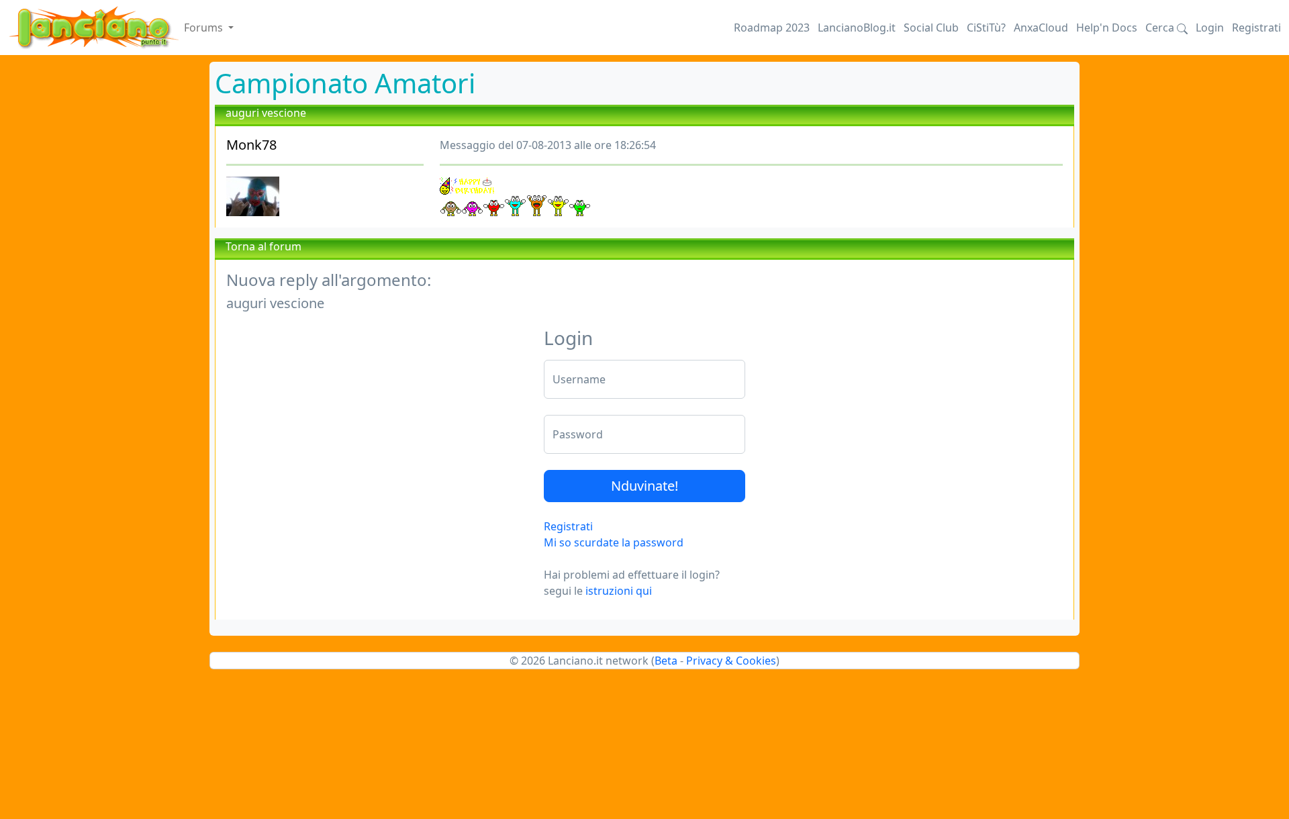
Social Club (931, 27)
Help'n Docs (1106, 27)
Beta (666, 660)
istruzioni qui (618, 590)
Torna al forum (263, 246)
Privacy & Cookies (731, 660)
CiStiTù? (986, 27)
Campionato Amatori (345, 82)
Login (1210, 27)
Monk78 (251, 145)
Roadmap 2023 (772, 27)
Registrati (1256, 27)
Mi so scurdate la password (613, 542)
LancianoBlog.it (857, 27)
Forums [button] (205, 27)
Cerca (1161, 27)
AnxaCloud (1041, 27)
